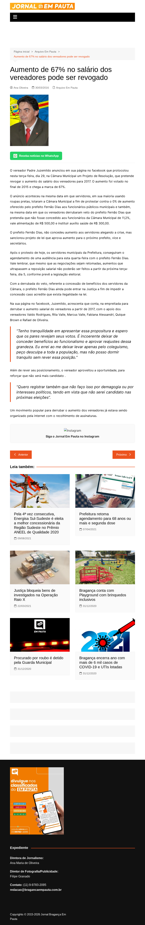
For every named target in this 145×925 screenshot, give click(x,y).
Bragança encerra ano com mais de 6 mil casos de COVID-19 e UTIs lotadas (102, 662)
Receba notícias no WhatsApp (39, 155)
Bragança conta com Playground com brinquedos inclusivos (102, 595)
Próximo (121, 454)
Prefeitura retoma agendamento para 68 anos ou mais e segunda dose (105, 518)
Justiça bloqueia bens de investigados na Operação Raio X (36, 595)
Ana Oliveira (21, 87)
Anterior (23, 454)
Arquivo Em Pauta (67, 87)
